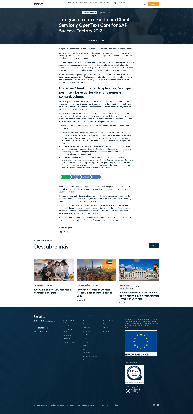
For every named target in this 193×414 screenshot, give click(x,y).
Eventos (105, 327)
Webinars (121, 3)
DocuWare (86, 327)
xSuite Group (87, 353)
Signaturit (86, 345)
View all (153, 245)
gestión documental (97, 220)
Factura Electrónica (69, 326)
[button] (72, 2)
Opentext (86, 324)
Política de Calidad (112, 405)
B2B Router (86, 331)
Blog (114, 3)
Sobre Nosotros (104, 3)
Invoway (85, 349)
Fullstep (85, 342)
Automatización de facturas (69, 321)
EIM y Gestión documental (67, 330)
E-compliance (67, 335)
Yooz (84, 360)
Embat (85, 338)
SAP (84, 320)
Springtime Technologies (91, 356)
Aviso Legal (100, 405)
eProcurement (67, 339)
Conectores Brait (68, 342)
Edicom (85, 335)
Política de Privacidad (73, 405)
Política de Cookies (88, 405)
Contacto (153, 4)
